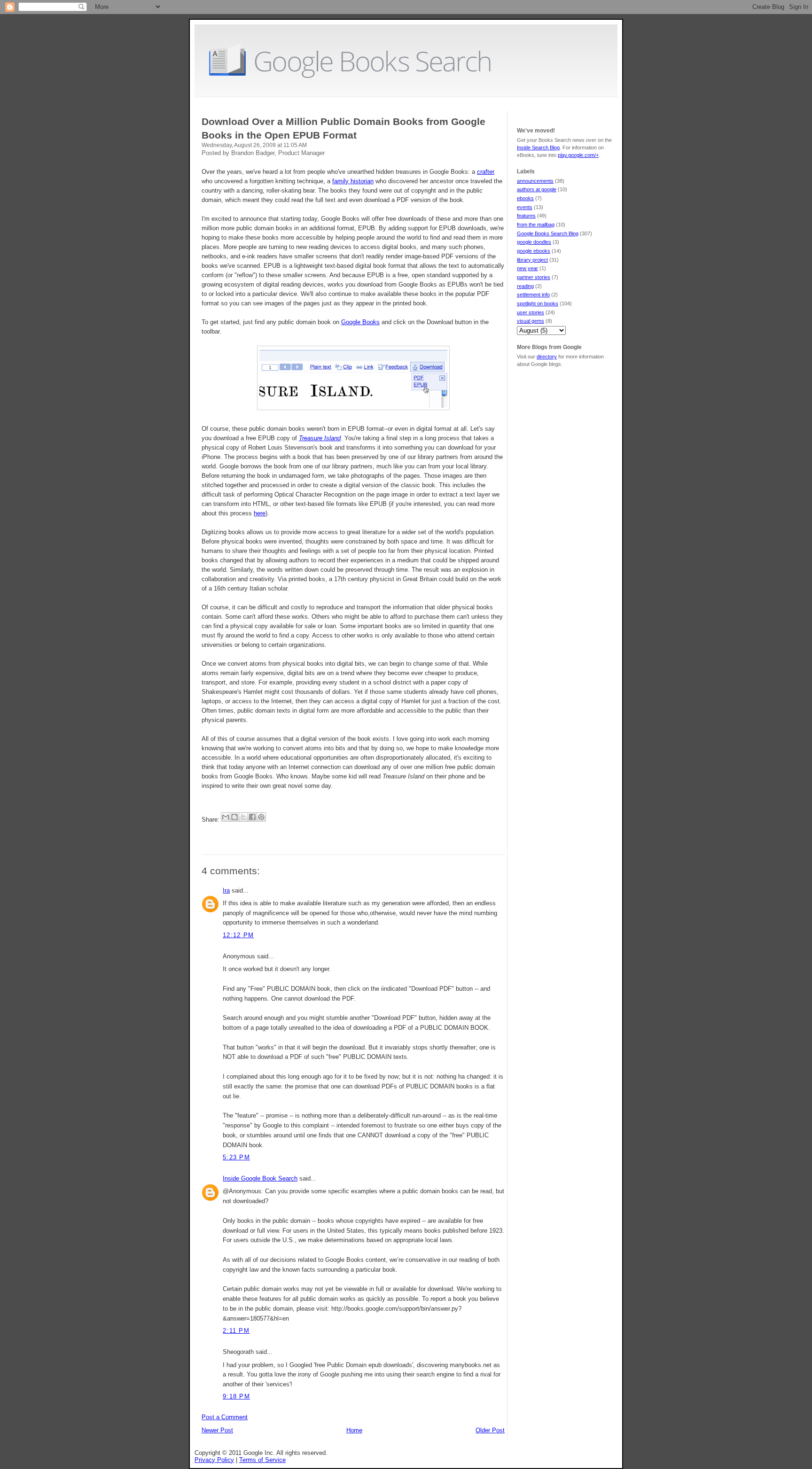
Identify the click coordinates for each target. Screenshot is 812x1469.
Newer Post (217, 1430)
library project (532, 260)
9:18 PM (236, 1396)
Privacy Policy (214, 1459)
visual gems (530, 321)
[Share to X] (243, 817)
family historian (353, 181)
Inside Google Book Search (260, 1178)
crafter (485, 171)
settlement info (533, 294)
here (259, 513)
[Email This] (225, 817)
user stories (530, 312)
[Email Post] (202, 834)
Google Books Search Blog (547, 233)
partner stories (533, 277)
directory (547, 356)
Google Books (360, 322)
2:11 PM (236, 1330)
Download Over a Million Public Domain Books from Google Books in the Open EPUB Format (343, 128)
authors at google (536, 189)
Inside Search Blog (538, 147)
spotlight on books (537, 303)
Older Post (490, 1430)
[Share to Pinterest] (261, 817)
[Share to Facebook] (252, 817)
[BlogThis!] (234, 817)
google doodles (534, 242)
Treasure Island (320, 438)
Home (354, 1430)
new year (527, 268)
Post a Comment (225, 1417)
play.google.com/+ (578, 155)
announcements (535, 181)
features (526, 215)
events (524, 207)
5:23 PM (236, 1157)
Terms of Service (262, 1459)
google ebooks (533, 251)
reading (525, 286)
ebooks (525, 198)
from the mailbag (535, 224)
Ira (226, 890)
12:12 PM (238, 935)
